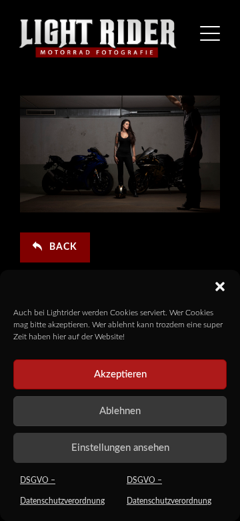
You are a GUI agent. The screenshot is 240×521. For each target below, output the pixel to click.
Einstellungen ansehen (120, 448)
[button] (220, 286)
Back (63, 247)
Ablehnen (120, 411)
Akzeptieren (120, 374)
